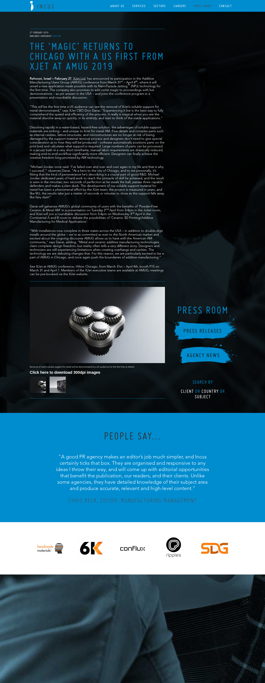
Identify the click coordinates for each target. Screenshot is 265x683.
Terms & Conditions (139, 660)
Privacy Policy (123, 660)
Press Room (202, 6)
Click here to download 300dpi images (65, 372)
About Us (117, 6)
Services (139, 6)
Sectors (159, 6)
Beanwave (150, 663)
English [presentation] (57, 36)
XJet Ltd (79, 78)
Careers (180, 6)
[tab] (57, 36)
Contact (225, 6)
